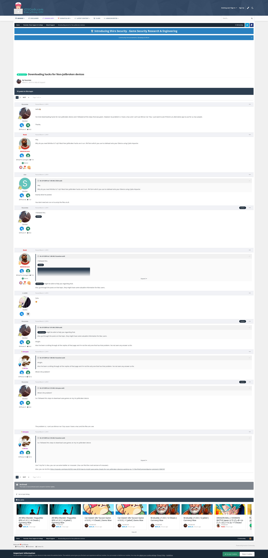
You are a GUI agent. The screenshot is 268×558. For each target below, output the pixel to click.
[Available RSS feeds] (250, 539)
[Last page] (28, 97)
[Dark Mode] (252, 8)
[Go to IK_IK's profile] (20, 525)
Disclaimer (34, 18)
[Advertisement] (134, 56)
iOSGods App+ (49, 18)
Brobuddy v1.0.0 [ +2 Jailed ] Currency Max (196, 519)
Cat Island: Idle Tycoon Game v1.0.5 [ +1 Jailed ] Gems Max (131, 519)
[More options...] (250, 104)
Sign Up (241, 8)
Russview (58, 256)
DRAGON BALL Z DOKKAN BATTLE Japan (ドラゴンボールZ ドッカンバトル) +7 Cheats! (230, 520)
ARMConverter (111, 18)
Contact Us (40, 546)
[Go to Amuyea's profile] (25, 360)
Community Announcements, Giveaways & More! (134, 37)
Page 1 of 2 (36, 97)
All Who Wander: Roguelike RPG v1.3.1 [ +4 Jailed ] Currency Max (64, 520)
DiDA (57, 181)
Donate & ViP (65, 18)
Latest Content (83, 18)
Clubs (98, 18)
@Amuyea (39, 284)
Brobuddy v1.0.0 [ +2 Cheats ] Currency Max (164, 519)
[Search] (251, 18)
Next (24, 97)
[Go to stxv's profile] (25, 183)
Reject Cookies (247, 554)
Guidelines (169, 555)
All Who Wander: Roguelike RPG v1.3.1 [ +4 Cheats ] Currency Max (31, 520)
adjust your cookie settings (147, 555)
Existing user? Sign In (228, 8)
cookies (30, 555)
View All (134, 532)
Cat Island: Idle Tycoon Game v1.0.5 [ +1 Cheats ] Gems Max (98, 519)
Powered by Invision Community (245, 545)
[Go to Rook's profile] (25, 143)
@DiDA (38, 217)
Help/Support (22, 74)
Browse (20, 18)
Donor (26, 163)
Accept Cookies (231, 554)
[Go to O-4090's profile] (25, 302)
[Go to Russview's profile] (19, 81)
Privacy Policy (20, 546)
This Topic (243, 18)
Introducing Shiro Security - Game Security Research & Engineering (134, 31)
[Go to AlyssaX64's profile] (251, 525)
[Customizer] (248, 8)
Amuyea (58, 388)
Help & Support (39, 82)
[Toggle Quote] (38, 181)
